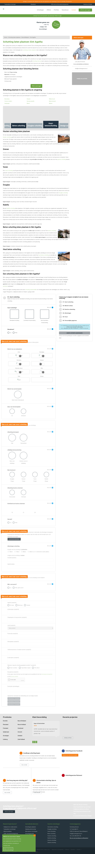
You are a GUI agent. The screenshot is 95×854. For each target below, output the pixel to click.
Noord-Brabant (22, 721)
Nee (16, 332)
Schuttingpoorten (29, 833)
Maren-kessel (52, 101)
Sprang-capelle (30, 101)
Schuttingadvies (23, 851)
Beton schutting (51, 833)
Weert (28, 103)
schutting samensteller (31, 289)
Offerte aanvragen (85, 10)
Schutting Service (36, 61)
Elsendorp (7, 99)
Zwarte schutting (52, 842)
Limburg (5, 739)
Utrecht (20, 732)
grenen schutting (62, 159)
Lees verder (24, 765)
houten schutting (7, 137)
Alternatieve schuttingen (31, 831)
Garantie (73, 849)
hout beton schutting (44, 255)
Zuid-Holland (21, 739)
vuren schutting (9, 170)
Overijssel (20, 728)
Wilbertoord (52, 99)
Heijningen (7, 103)
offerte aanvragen (78, 37)
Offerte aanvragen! (36, 86)
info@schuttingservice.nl (81, 68)
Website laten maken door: (43, 849)
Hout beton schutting (53, 827)
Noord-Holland (22, 724)
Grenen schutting (52, 840)
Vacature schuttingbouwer (10, 851)
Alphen (50, 103)
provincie (5, 286)
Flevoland (5, 724)
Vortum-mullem (8, 101)
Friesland (5, 728)
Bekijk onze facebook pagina (70, 755)
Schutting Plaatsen (33, 851)
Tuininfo (78, 849)
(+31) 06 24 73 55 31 (81, 63)
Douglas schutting (63, 192)
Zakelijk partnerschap (30, 829)
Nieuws (67, 849)
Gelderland (6, 732)
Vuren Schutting (51, 831)
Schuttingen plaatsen (30, 827)
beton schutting (52, 230)
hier (60, 15)
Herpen (28, 99)
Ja (10, 332)
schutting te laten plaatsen (29, 50)
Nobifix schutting (11, 208)
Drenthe (5, 721)
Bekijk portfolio (68, 737)
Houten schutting (52, 835)
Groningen (6, 735)
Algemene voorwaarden (58, 849)
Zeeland (20, 735)
